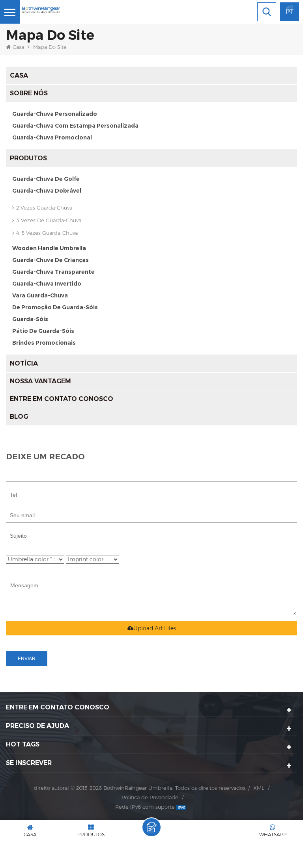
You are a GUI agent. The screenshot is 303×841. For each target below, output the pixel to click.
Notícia (24, 363)
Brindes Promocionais (44, 342)
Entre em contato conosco (61, 399)
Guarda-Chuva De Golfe (46, 178)
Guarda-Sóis (30, 319)
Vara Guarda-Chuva (40, 295)
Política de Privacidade (150, 797)
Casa (18, 47)
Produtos (28, 158)
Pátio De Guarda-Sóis (43, 330)
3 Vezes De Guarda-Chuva (48, 220)
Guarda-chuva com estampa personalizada (75, 125)
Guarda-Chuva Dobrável (46, 190)
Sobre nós (29, 93)
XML (258, 788)
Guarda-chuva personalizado (54, 113)
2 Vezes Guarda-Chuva (44, 207)
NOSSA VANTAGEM (40, 381)
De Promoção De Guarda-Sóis (55, 307)
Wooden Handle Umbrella (49, 248)
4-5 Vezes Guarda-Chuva (47, 233)
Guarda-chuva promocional (52, 137)
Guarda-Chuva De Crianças (50, 260)
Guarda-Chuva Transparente (53, 271)
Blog (19, 416)
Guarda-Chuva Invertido (46, 283)
